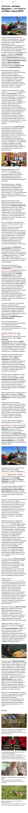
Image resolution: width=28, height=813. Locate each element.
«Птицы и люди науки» (11, 334)
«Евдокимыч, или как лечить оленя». (12, 424)
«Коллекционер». (12, 92)
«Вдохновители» (15, 580)
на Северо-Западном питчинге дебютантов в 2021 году (13, 473)
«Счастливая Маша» (12, 626)
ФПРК (21, 42)
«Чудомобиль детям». (13, 225)
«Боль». (19, 376)
